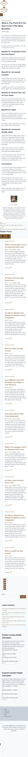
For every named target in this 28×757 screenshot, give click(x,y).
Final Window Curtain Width (9, 657)
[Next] (8, 236)
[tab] (4, 579)
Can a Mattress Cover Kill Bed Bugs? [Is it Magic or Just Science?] (14, 382)
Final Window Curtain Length (9, 694)
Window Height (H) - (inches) (10, 686)
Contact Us (6, 711)
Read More (8, 268)
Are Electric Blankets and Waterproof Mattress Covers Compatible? (15, 315)
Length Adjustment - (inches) (9, 690)
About (5, 709)
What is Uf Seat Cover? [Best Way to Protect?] (11, 224)
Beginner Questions (6, 20)
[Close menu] (0, 744)
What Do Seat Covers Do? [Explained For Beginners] (13, 228)
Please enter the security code (10, 661)
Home (5, 714)
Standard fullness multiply (9, 654)
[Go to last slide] (2, 236)
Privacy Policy (7, 716)
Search (3, 594)
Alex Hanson (9, 249)
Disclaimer (6, 712)
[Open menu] (1, 14)
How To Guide (6, 751)
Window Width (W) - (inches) (10, 650)
